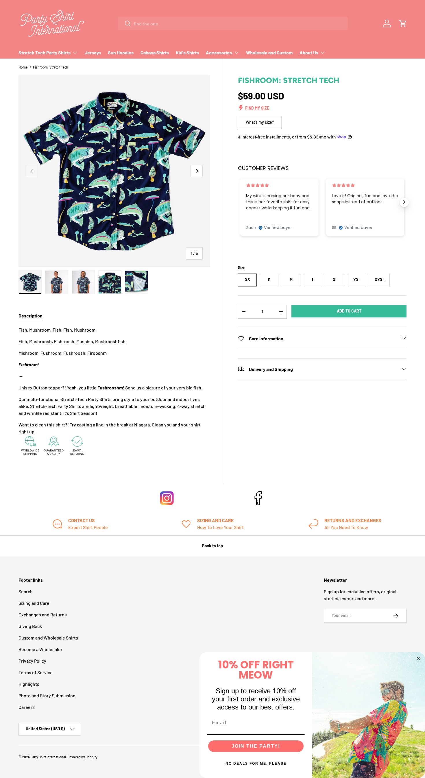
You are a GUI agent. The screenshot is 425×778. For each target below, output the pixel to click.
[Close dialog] (418, 658)
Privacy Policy (32, 661)
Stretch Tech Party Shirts (45, 52)
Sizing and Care (34, 603)
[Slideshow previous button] (240, 202)
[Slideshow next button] (404, 202)
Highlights (29, 684)
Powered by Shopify (82, 757)
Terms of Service (36, 672)
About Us (309, 52)
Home (23, 67)
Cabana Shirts (155, 52)
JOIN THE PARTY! (256, 746)
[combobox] (233, 23)
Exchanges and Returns (43, 614)
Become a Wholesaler (40, 649)
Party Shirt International (48, 757)
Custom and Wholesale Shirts (48, 637)
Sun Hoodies (121, 52)
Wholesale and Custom (269, 52)
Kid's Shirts (187, 52)
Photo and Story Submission (47, 695)
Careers (27, 707)
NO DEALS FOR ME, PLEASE (256, 764)
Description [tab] (30, 315)
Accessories (219, 52)
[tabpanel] (114, 392)
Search (26, 591)
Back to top (212, 545)
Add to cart (349, 310)
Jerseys (93, 52)
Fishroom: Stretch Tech (50, 67)
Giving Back (30, 626)
